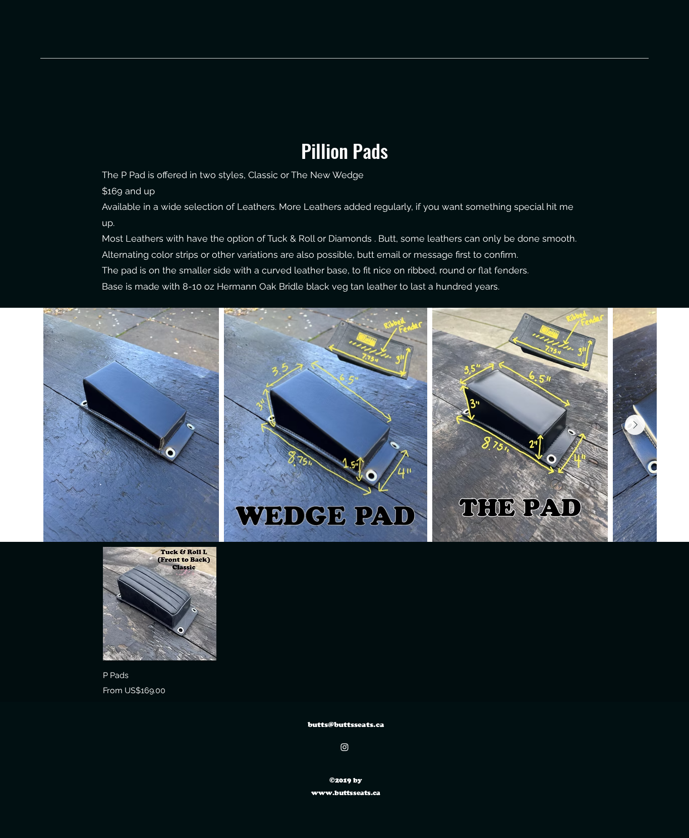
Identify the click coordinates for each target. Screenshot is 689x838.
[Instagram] (344, 747)
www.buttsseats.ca (345, 793)
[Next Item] (635, 425)
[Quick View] (159, 603)
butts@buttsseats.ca (346, 724)
